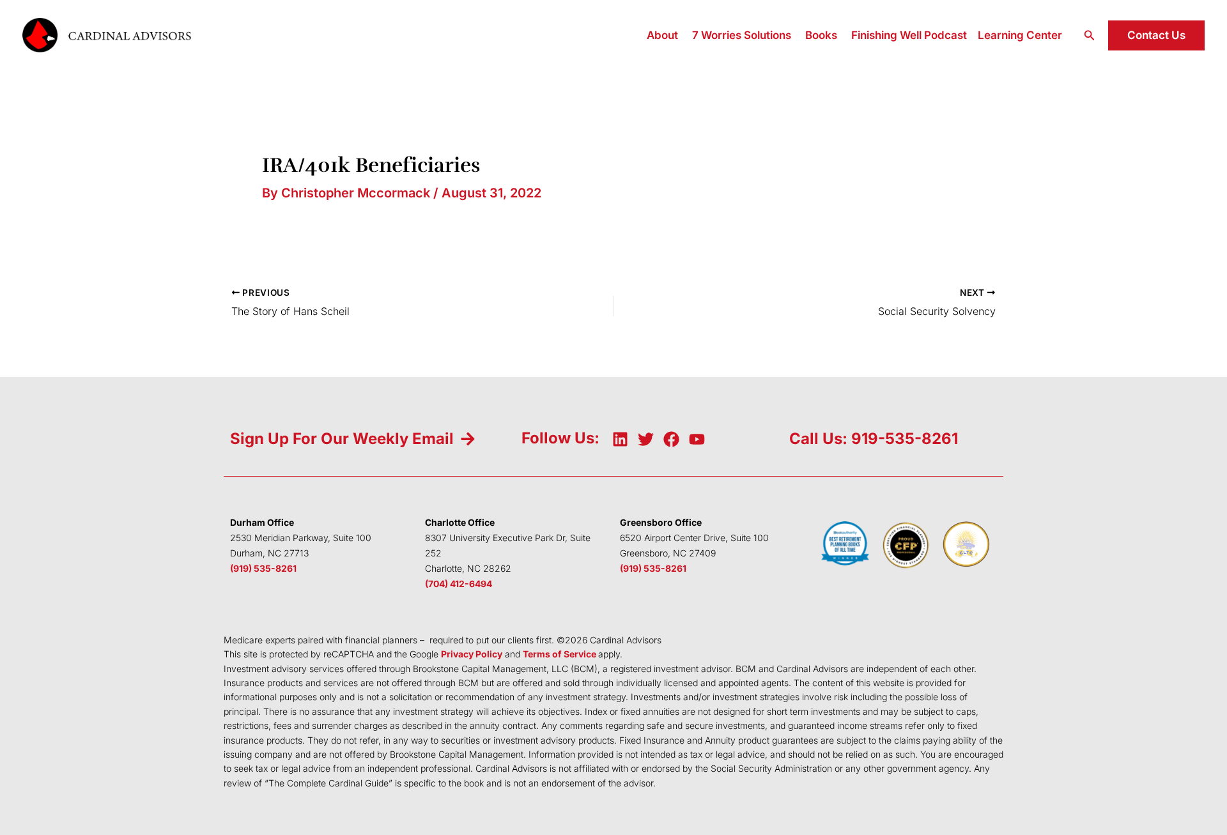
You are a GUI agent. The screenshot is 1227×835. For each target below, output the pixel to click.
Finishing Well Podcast (909, 35)
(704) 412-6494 (458, 583)
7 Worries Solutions (741, 35)
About (662, 35)
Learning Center (1020, 35)
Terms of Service (559, 653)
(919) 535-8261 (263, 568)
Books (821, 35)
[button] (1089, 35)
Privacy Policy (471, 653)
